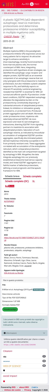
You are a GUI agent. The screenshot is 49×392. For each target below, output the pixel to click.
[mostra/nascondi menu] (47, 4)
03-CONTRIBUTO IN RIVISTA (32, 10)
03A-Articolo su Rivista (13, 13)
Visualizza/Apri (10, 309)
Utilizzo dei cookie (12, 390)
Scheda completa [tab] (32, 176)
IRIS (3, 10)
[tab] (34, 181)
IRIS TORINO (12, 10)
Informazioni (11, 333)
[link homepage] (8, 4)
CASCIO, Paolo (11, 36)
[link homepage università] (30, 4)
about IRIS (24, 387)
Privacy (27, 390)
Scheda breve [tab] (12, 176)
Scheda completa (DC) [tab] (17, 181)
